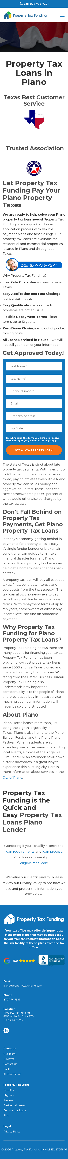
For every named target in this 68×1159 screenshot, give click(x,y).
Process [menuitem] (8, 1100)
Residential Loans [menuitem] (14, 1105)
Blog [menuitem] (6, 1115)
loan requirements (20, 851)
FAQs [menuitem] (6, 1069)
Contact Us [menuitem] (10, 1064)
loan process (52, 851)
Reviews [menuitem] (8, 1059)
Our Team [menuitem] (9, 1053)
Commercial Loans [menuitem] (14, 1110)
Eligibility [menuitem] (8, 1095)
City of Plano (12, 777)
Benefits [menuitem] (8, 1090)
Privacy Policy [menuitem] (11, 1131)
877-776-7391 (39, 3)
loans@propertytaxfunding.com (22, 985)
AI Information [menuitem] (12, 1074)
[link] (25, 15)
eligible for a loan (33, 863)
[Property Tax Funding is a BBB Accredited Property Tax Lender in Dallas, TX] (51, 961)
